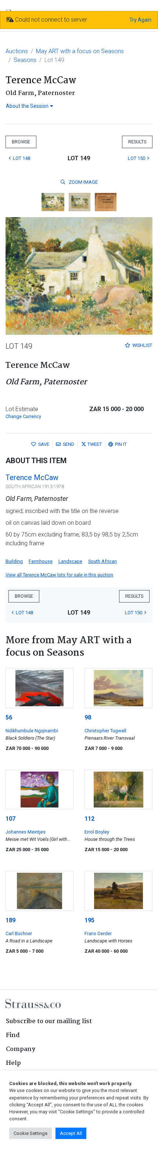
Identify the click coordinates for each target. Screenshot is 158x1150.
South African (102, 561)
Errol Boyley (97, 832)
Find (13, 1035)
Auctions (17, 51)
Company (20, 1049)
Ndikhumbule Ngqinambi (32, 730)
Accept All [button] (71, 1133)
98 (88, 717)
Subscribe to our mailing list (49, 1021)
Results (137, 141)
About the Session (27, 106)
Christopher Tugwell (105, 730)
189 (10, 920)
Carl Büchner (19, 933)
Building (14, 561)
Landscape (70, 561)
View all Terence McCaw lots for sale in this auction (59, 575)
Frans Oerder (98, 933)
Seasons (25, 59)
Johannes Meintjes (26, 832)
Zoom (83, 182)
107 (10, 818)
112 (89, 818)
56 (9, 717)
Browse (21, 141)
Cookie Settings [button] (30, 1133)
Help (13, 1063)
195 (89, 920)
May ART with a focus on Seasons (80, 51)
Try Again (140, 20)
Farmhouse (41, 561)
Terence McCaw (32, 477)
